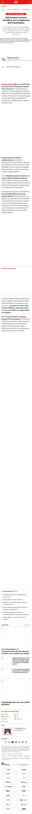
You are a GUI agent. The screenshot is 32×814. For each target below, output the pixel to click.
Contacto (4, 754)
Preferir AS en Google (14, 67)
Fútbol (4, 6)
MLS (3, 9)
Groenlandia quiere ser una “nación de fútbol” (16, 703)
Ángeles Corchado (13, 58)
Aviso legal (9, 754)
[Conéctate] (30, 2)
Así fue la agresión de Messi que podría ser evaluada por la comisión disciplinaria (21, 670)
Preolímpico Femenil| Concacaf (16, 14)
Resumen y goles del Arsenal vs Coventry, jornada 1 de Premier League (15, 613)
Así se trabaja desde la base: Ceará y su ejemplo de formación (15, 608)
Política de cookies (6, 756)
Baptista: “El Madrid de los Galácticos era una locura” (15, 603)
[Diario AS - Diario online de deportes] (16, 2)
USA (14, 191)
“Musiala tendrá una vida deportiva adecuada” (14, 596)
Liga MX (9, 9)
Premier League (25, 9)
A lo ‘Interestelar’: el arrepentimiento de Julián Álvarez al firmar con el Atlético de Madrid (15, 651)
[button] (3, 66)
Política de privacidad (17, 754)
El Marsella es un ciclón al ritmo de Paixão (14, 618)
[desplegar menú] (2, 2)
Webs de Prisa (23, 764)
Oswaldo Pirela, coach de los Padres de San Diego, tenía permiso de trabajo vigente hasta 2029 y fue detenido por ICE (21, 661)
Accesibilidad (26, 756)
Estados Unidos (7, 84)
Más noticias (27, 625)
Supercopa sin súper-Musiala (12, 600)
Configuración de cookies (16, 756)
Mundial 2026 (16, 9)
